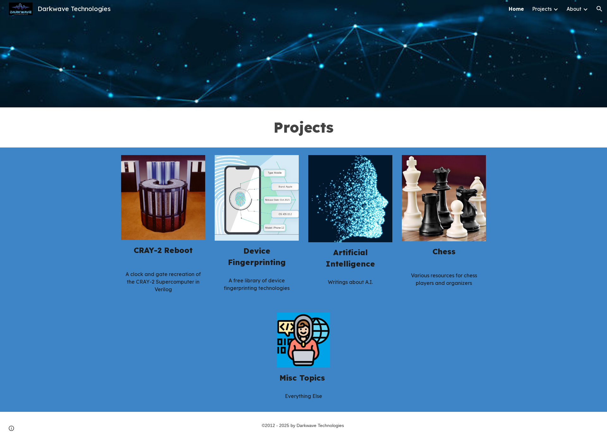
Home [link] (516, 9)
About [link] (574, 9)
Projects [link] (542, 9)
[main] (303, 127)
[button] (599, 8)
